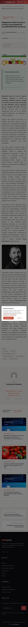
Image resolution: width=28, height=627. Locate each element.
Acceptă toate (8, 318)
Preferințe (19, 318)
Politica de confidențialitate (9, 314)
